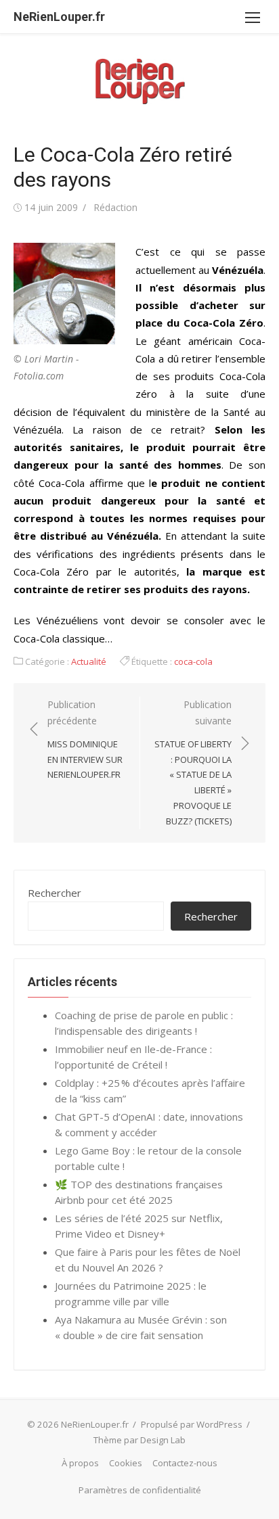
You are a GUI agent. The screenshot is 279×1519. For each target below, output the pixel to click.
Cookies (125, 1463)
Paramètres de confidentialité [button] (140, 1490)
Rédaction (115, 207)
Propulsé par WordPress (191, 1424)
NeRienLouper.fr (59, 16)
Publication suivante (193, 762)
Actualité (88, 661)
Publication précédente (85, 739)
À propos (80, 1463)
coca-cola (193, 661)
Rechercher (54, 892)
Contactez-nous (184, 1463)
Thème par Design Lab (139, 1440)
